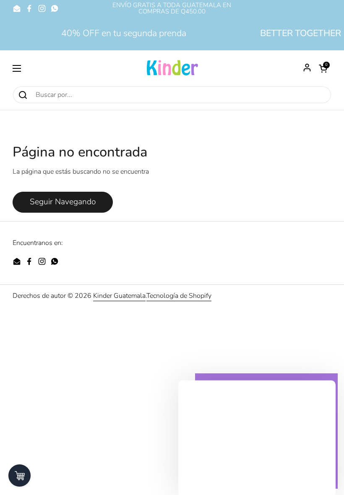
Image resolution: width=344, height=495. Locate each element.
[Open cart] (19, 475)
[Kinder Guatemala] (172, 68)
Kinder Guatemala (119, 295)
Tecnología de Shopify (178, 295)
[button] (323, 68)
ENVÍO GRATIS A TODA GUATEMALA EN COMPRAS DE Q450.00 (171, 8)
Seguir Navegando (63, 201)
